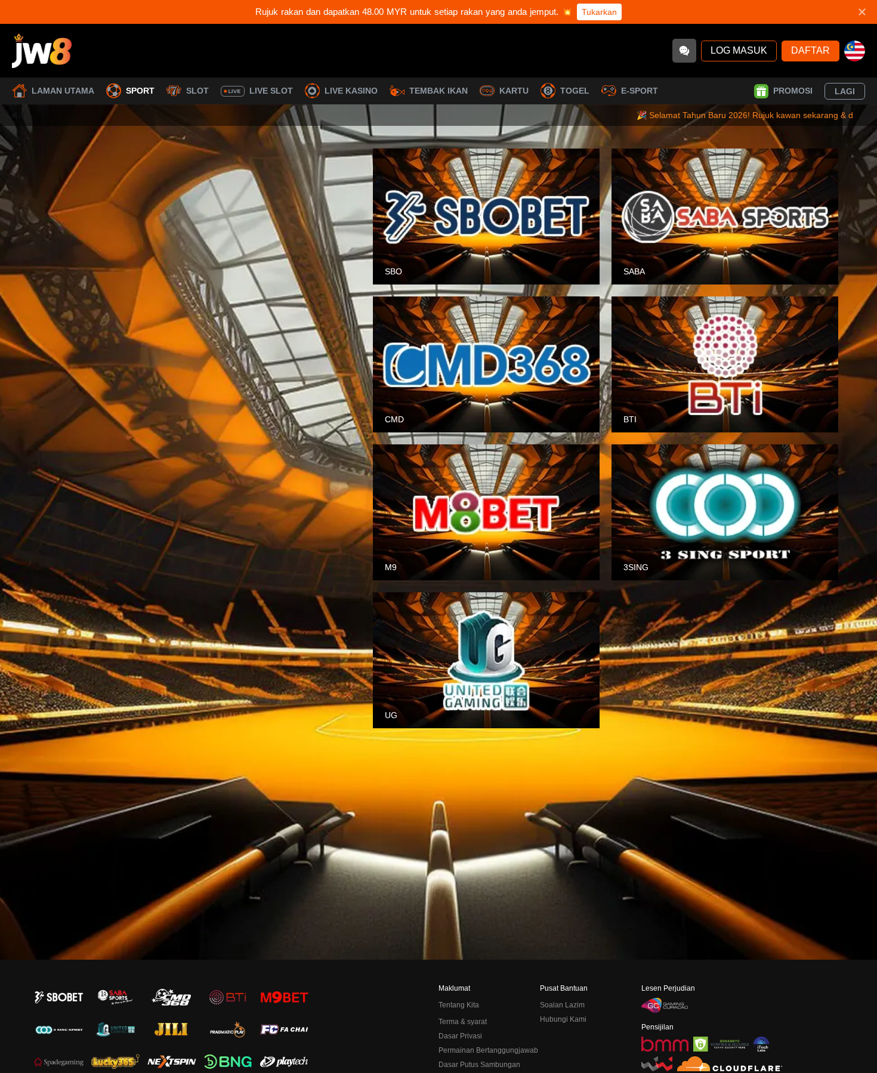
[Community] (684, 51)
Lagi (845, 91)
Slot (197, 90)
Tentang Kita (458, 1005)
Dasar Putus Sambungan (479, 1064)
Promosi (793, 90)
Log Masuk (739, 50)
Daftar (810, 50)
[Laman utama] (42, 51)
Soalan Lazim (562, 1005)
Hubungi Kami (563, 1019)
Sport (140, 90)
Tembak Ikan (438, 90)
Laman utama (63, 90)
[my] (854, 51)
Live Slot (271, 90)
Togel (574, 90)
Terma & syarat (462, 1022)
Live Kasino (351, 90)
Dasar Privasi (460, 1036)
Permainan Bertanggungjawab (488, 1050)
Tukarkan (599, 12)
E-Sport (639, 90)
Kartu (514, 90)
